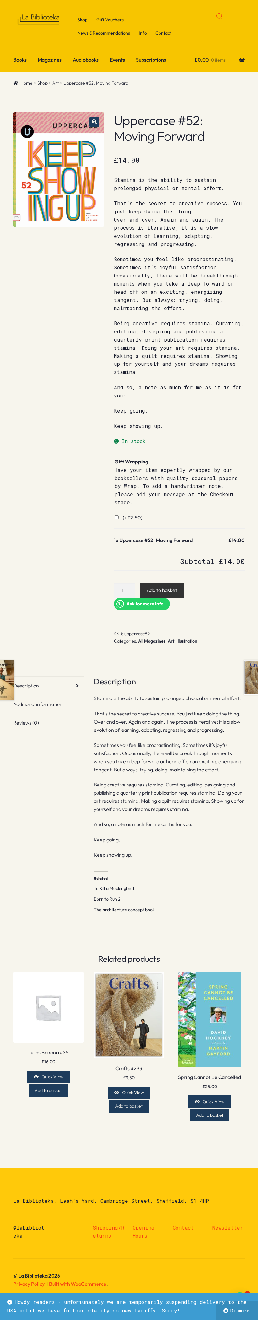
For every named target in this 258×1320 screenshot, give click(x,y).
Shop (82, 20)
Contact (163, 33)
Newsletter (227, 1227)
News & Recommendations (103, 33)
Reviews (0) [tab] (26, 723)
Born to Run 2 (107, 899)
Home (26, 83)
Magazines (50, 60)
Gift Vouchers (110, 20)
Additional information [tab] (38, 704)
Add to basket (162, 590)
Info (143, 33)
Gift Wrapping (131, 461)
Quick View (52, 1077)
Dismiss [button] (240, 1310)
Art (55, 83)
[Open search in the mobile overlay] (219, 16)
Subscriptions (151, 60)
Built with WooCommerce (77, 1284)
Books (20, 60)
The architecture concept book (124, 909)
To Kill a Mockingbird (114, 888)
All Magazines (151, 641)
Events (117, 60)
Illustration (187, 641)
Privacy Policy (29, 1284)
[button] (94, 122)
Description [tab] (26, 685)
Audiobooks (86, 60)
